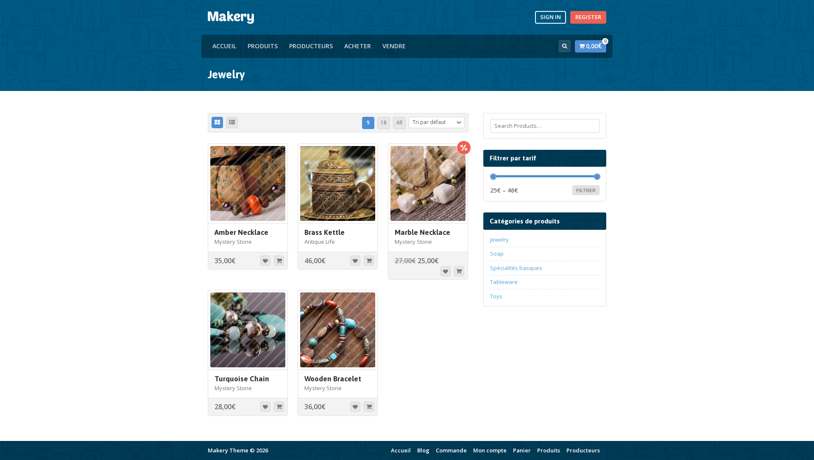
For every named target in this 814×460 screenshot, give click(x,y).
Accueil (224, 46)
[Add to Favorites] (265, 261)
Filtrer (586, 190)
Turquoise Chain (242, 379)
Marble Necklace (422, 232)
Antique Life (319, 241)
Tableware (504, 282)
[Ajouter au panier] (279, 261)
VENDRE (394, 46)
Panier (522, 450)
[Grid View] (217, 123)
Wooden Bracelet (332, 379)
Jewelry (499, 239)
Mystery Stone (233, 241)
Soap (497, 253)
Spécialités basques (516, 268)
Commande (451, 450)
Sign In (550, 17)
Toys (496, 296)
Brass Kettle (324, 232)
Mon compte (490, 450)
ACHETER (357, 46)
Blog (423, 450)
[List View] (232, 123)
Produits (263, 46)
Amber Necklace (241, 232)
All (399, 122)
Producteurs (311, 46)
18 (384, 122)
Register (588, 17)
